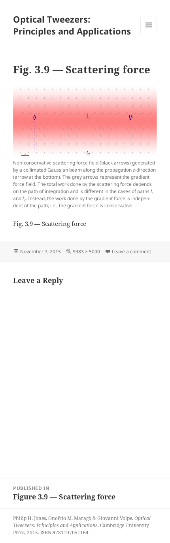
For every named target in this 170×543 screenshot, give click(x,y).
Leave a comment (131, 251)
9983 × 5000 (86, 251)
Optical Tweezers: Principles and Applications (72, 25)
